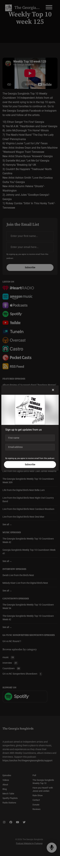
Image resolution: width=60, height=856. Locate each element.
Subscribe (30, 464)
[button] (53, 390)
